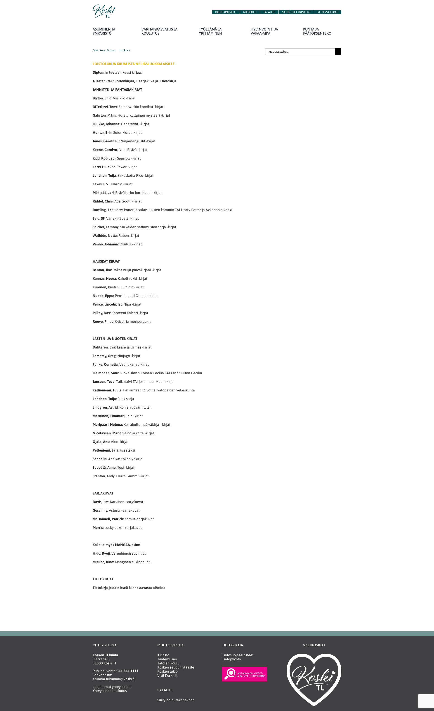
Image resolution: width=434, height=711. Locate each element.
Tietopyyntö (231, 659)
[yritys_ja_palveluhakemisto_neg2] (244, 669)
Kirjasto (163, 655)
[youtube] (112, 703)
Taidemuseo (167, 659)
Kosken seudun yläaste (175, 667)
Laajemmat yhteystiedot (112, 687)
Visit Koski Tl (167, 675)
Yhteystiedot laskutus (110, 691)
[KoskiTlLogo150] (104, 6)
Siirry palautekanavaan (176, 700)
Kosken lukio (167, 671)
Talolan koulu (168, 663)
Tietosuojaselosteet (237, 655)
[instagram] (103, 703)
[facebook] (95, 703)
